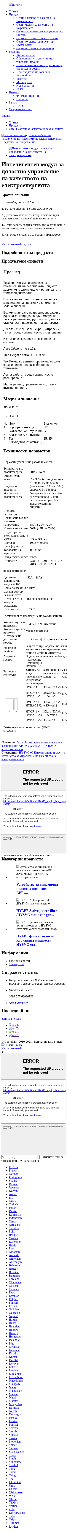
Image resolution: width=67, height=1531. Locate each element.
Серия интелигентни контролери (37, 38)
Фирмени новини (27, 95)
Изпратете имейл (12, 1048)
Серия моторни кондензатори (35, 48)
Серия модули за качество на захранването (36, 128)
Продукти (15, 14)
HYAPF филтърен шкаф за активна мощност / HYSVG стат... (35, 940)
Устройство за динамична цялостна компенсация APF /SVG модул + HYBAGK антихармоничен (31, 746)
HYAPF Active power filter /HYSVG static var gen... (36, 913)
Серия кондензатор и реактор (35, 41)
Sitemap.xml (16, 964)
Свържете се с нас (20, 109)
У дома (13, 11)
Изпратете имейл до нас (16, 244)
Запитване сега (11, 1018)
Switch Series (24, 44)
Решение (14, 51)
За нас (13, 102)
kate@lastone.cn (18, 1002)
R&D (19, 105)
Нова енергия (25, 85)
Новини (14, 92)
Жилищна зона (25, 55)
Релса (19, 89)
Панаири (22, 99)
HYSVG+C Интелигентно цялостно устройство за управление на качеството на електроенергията (33, 756)
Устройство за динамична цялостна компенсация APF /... (37, 888)
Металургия (24, 82)
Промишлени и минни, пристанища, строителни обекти (39, 67)
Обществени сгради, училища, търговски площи (35, 60)
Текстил (21, 78)
